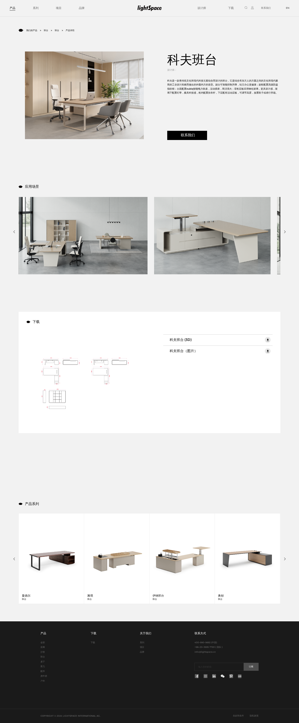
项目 (59, 8)
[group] (51, 559)
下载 (231, 8)
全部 (42, 642)
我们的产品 (31, 30)
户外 (42, 680)
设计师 (201, 8)
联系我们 (266, 7)
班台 (46, 30)
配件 (42, 671)
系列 (36, 8)
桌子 (42, 661)
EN (287, 7)
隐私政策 (254, 715)
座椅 (42, 647)
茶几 (42, 666)
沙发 (42, 651)
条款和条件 (238, 715)
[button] (15, 231)
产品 (12, 8)
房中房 (43, 676)
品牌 (81, 8)
